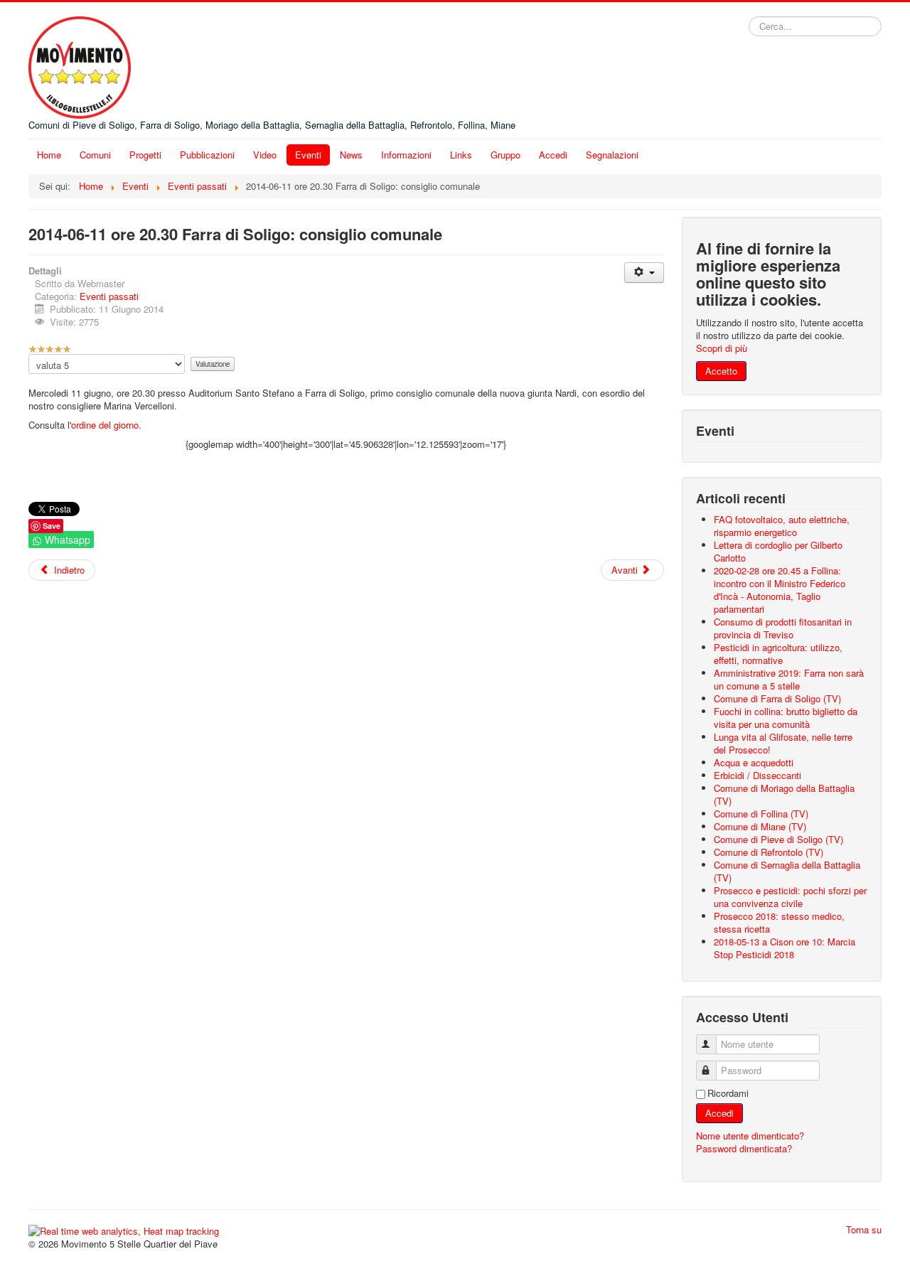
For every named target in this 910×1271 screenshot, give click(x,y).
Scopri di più (721, 348)
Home (49, 154)
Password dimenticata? (744, 1148)
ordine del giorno (105, 424)
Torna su (864, 1229)
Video (265, 154)
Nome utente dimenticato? (750, 1135)
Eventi (308, 154)
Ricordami (728, 1093)
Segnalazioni (612, 154)
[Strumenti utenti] (643, 272)
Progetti (145, 154)
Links (461, 154)
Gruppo (505, 154)
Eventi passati (109, 296)
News (351, 154)
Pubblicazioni (207, 154)
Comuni (95, 154)
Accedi (553, 154)
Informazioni (406, 154)
